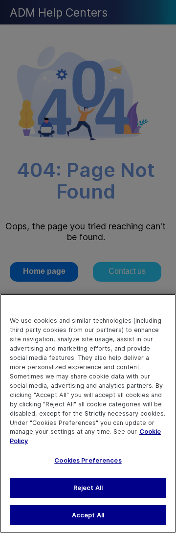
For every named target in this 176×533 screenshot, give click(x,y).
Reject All (88, 487)
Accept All (88, 515)
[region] (88, 413)
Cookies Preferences (87, 460)
